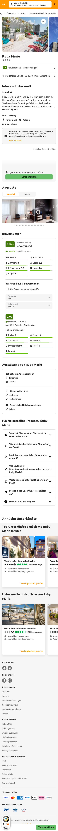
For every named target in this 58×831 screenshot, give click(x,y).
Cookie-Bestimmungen (11, 700)
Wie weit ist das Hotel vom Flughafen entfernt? (28, 446)
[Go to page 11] (29, 225)
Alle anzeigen (9, 124)
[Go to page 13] (32, 225)
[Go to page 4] (19, 225)
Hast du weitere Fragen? (22, 501)
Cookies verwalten (10, 705)
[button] (25, 34)
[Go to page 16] (37, 225)
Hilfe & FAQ (7, 724)
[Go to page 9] (26, 225)
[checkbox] (7, 289)
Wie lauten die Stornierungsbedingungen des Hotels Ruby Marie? (29, 469)
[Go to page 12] (31, 225)
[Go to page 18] (40, 225)
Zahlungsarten (8, 728)
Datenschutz (7, 774)
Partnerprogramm (9, 742)
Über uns (6, 692)
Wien (23, 13)
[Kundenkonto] (55, 4)
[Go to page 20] (43, 225)
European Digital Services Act (14, 779)
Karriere (5, 696)
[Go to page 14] (34, 225)
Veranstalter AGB (9, 765)
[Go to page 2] (16, 225)
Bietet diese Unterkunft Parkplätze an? (27, 492)
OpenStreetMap (49, 149)
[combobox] (29, 297)
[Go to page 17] (38, 225)
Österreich (11, 13)
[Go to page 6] (22, 225)
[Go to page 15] (35, 225)
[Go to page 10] (28, 225)
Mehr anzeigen (15, 140)
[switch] (6, 827)
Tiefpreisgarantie (9, 737)
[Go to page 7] (23, 225)
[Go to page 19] (41, 225)
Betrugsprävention (10, 751)
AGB (4, 761)
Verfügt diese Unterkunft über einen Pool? (28, 481)
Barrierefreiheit (8, 783)
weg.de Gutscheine (10, 733)
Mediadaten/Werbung (11, 709)
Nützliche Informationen (12, 746)
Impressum (6, 770)
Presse (5, 714)
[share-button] (43, 21)
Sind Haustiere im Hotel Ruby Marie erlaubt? (28, 456)
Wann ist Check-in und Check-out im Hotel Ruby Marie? (27, 435)
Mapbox (38, 149)
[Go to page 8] (25, 225)
